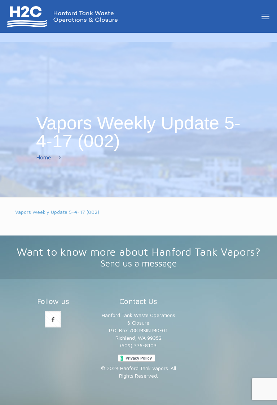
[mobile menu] (265, 16)
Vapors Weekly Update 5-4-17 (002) (57, 212)
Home (43, 157)
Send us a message (138, 263)
